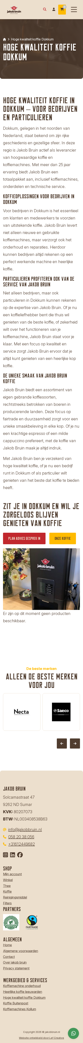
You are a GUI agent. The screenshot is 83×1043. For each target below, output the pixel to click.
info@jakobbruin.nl (25, 829)
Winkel (8, 880)
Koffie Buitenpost (15, 1003)
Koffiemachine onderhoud (22, 986)
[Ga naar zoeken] (44, 10)
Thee (7, 886)
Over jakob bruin (15, 962)
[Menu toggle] (74, 9)
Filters (7, 903)
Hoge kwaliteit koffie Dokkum (24, 998)
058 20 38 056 (21, 836)
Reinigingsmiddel (15, 897)
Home (7, 945)
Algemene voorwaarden (20, 951)
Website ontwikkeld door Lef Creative (41, 1037)
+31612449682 (21, 844)
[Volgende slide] (75, 743)
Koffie (7, 891)
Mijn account (12, 874)
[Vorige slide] (62, 743)
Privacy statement (16, 968)
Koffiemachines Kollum (19, 1009)
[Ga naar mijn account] (53, 10)
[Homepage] (20, 9)
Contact (9, 957)
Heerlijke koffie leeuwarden (22, 992)
